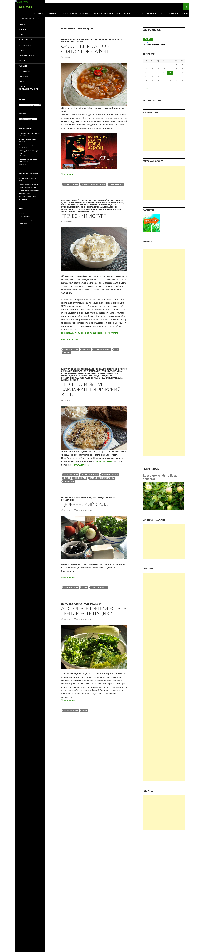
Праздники (23, 76)
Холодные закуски (84, 211)
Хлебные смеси (68, 380)
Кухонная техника (70, 207)
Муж (114, 39)
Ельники (37, 13)
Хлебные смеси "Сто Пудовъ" (102, 478)
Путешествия (67, 378)
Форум (185, 13)
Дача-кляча (25, 7)
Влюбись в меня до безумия (29, 145)
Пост (119, 39)
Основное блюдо (89, 209)
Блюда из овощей (70, 200)
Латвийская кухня (110, 475)
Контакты (172, 13)
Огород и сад (92, 376)
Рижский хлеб (80, 478)
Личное (110, 373)
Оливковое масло (99, 587)
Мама (74, 376)
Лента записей (24, 216)
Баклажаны (67, 369)
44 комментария (84, 510)
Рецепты (137, 13)
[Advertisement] (164, 134)
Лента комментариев (27, 220)
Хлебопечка (69, 481)
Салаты (110, 209)
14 (170, 73)
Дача (126, 13)
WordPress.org (24, 223)
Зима (113, 203)
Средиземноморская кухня (93, 184)
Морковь (106, 39)
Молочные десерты (70, 209)
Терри (21, 187)
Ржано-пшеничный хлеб (105, 378)
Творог (118, 209)
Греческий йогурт (105, 200)
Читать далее (69, 174)
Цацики (67, 353)
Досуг (21, 50)
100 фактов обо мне (155, 13)
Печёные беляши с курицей (29, 133)
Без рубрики (67, 498)
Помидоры (110, 498)
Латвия (67, 478)
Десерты (119, 200)
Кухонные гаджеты (89, 207)
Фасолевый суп (116, 184)
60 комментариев (84, 619)
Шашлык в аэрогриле (27, 139)
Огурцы (100, 498)
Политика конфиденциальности (106, 13)
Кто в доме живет (81, 39)
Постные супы (68, 42)
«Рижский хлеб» (104, 461)
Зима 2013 (86, 349)
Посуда (79, 42)
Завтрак (70, 203)
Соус (116, 349)
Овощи (81, 376)
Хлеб (120, 378)
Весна (64, 39)
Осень (102, 376)
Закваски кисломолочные (88, 203)
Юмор (21, 81)
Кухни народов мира (100, 205)
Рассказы (79, 378)
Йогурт (120, 203)
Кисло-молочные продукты (75, 205)
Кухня (94, 39)
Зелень (84, 587)
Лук (99, 39)
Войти (21, 213)
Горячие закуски (88, 200)
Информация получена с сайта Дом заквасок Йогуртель (89, 333)
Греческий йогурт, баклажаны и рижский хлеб (91, 390)
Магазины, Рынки (108, 207)
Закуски (106, 203)
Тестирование (68, 211)
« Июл (146, 89)
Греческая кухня (71, 184)
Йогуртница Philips (102, 349)
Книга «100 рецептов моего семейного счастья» (67, 13)
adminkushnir (24, 178)
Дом (70, 39)
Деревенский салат (85, 504)
